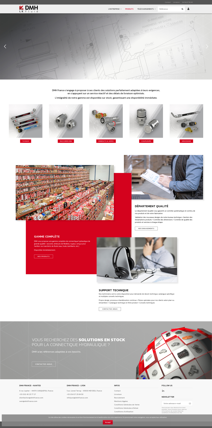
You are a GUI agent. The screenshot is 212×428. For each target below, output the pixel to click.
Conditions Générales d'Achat (126, 408)
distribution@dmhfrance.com (31, 397)
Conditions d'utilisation (123, 411)
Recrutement (119, 397)
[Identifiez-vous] (188, 9)
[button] (146, 9)
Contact (168, 2)
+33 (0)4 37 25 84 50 (75, 394)
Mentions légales (121, 401)
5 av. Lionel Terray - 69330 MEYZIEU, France (84, 390)
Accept (108, 422)
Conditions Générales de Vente (126, 404)
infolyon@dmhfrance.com (77, 397)
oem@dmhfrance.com (28, 401)
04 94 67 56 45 (187, 2)
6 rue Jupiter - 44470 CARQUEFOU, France (36, 390)
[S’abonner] (190, 403)
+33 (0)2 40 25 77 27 (27, 394)
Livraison (176, 2)
